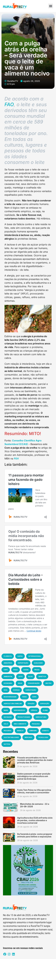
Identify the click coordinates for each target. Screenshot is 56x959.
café (6, 670)
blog (30, 676)
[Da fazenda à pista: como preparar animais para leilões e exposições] (9, 837)
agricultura (41, 717)
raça (15, 670)
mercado (28, 737)
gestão (48, 683)
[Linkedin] (13, 954)
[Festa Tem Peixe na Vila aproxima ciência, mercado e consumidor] (9, 793)
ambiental (8, 676)
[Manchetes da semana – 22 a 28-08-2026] (10, 807)
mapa (6, 710)
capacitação (30, 690)
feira (24, 697)
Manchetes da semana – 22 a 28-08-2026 (34, 805)
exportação (23, 663)
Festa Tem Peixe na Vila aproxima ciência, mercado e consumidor (34, 791)
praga (36, 670)
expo (34, 697)
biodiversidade (10, 697)
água (20, 683)
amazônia (8, 663)
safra (20, 656)
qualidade (38, 663)
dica (5, 690)
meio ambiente (20, 724)
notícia (7, 744)
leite (20, 676)
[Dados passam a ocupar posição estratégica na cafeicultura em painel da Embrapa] (9, 778)
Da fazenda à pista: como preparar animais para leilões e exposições (34, 835)
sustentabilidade (11, 737)
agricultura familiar (13, 703)
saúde (26, 670)
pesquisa (36, 724)
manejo (20, 730)
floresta (8, 656)
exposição (44, 703)
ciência (34, 710)
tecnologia (43, 737)
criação (31, 703)
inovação (8, 717)
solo (6, 724)
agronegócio (19, 710)
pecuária (7, 730)
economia (8, 683)
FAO (9, 104)
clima (45, 710)
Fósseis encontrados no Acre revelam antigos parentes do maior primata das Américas (35, 760)
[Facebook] (5, 954)
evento (45, 730)
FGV (16, 458)
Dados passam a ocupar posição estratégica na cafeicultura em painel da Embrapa (33, 776)
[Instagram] (9, 954)
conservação (34, 683)
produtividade (24, 717)
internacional (34, 656)
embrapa (33, 730)
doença (16, 690)
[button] (50, 5)
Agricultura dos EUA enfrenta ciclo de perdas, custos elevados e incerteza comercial (35, 820)
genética (42, 676)
